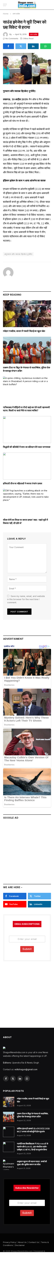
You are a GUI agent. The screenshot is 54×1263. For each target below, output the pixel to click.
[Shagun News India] (27, 5)
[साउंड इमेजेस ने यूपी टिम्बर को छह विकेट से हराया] (27, 68)
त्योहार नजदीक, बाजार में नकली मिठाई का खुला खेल (24, 331)
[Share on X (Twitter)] (20, 46)
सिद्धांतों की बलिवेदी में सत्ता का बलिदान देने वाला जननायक (26, 446)
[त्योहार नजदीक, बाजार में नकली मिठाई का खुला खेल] (27, 313)
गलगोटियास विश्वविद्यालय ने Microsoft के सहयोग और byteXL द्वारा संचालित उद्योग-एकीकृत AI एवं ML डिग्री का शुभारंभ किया (32, 1146)
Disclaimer (20, 1245)
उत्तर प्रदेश (33, 34)
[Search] (49, 4)
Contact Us (33, 1242)
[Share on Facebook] (8, 46)
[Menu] (5, 4)
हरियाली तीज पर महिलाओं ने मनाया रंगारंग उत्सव (22, 483)
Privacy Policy (9, 1242)
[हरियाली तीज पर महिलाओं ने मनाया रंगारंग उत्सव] (27, 466)
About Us (22, 1242)
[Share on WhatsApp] (45, 46)
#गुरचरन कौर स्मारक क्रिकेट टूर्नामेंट (18, 254)
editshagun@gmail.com (26, 1069)
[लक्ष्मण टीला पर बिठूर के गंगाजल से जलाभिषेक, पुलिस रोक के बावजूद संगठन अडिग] (27, 350)
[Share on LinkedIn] (33, 46)
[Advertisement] (27, 850)
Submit (27, 949)
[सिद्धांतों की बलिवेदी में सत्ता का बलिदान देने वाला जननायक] (27, 429)
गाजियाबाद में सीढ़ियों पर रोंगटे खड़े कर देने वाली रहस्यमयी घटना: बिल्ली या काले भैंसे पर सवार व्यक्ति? (26, 409)
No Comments (12, 38)
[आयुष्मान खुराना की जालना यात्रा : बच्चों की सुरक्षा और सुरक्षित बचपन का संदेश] (8, 1165)
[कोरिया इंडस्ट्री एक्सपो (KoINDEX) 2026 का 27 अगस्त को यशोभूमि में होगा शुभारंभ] (8, 1132)
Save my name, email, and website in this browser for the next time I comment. (26, 599)
